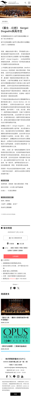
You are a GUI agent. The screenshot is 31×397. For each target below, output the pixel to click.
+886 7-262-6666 (15, 365)
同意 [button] (15, 394)
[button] (25, 3)
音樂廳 (11, 244)
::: (0, 7)
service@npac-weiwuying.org (15, 367)
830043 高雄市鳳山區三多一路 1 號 (15, 362)
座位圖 (21, 244)
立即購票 (15, 256)
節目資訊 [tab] (5, 21)
